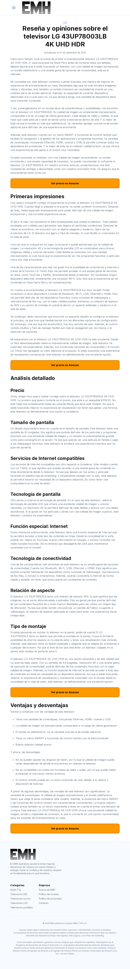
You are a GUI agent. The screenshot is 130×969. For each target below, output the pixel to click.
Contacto (43, 903)
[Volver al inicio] (69, 7)
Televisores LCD (19, 903)
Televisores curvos (20, 898)
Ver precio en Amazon (65, 183)
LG (65, 22)
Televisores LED (18, 894)
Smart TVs (15, 889)
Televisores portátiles (21, 907)
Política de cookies (49, 894)
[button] (13, 7)
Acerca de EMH (47, 889)
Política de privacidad (50, 898)
